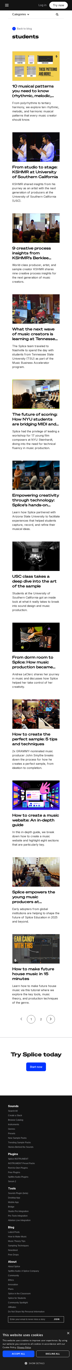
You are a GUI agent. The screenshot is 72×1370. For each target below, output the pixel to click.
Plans (10, 1289)
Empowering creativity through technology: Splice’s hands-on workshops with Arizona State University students (35, 500)
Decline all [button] (53, 1353)
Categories (19, 14)
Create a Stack (15, 1115)
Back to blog (24, 28)
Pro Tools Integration (18, 1216)
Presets (11, 1133)
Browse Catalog (15, 1120)
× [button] (68, 1333)
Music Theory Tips (16, 1241)
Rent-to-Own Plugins (18, 1168)
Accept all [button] (18, 1353)
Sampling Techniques (18, 1245)
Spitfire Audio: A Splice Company (23, 1271)
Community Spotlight (18, 1302)
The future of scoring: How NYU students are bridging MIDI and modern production (34, 419)
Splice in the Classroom (19, 1293)
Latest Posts (14, 1232)
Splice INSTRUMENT (18, 1159)
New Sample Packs (17, 1138)
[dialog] (36, 1350)
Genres (11, 1129)
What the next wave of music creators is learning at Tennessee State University (34, 334)
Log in (42, 5)
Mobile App (13, 1202)
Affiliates (12, 1307)
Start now (36, 1067)
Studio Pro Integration (18, 1211)
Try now (58, 5)
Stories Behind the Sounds (20, 1147)
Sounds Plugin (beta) (18, 1193)
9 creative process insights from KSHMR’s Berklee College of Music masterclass (31, 253)
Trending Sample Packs (19, 1142)
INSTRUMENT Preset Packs (21, 1163)
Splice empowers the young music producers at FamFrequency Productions (33, 897)
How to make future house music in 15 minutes (33, 973)
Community (13, 1275)
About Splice (14, 1266)
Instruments (13, 1124)
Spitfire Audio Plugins (18, 1177)
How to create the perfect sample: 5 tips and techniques (34, 739)
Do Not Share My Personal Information (26, 1311)
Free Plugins (14, 1172)
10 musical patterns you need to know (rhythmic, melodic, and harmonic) (33, 91)
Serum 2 (12, 1181)
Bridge (11, 1207)
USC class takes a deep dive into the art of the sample (34, 581)
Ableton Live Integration (19, 1220)
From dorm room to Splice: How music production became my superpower (32, 662)
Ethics (11, 1280)
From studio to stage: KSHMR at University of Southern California (35, 172)
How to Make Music (17, 1236)
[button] (36, 1363)
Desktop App (14, 1198)
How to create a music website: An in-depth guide (35, 820)
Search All (13, 1111)
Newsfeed (13, 1250)
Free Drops (13, 1254)
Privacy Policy (24, 1347)
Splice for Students (17, 1298)
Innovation (13, 1284)
